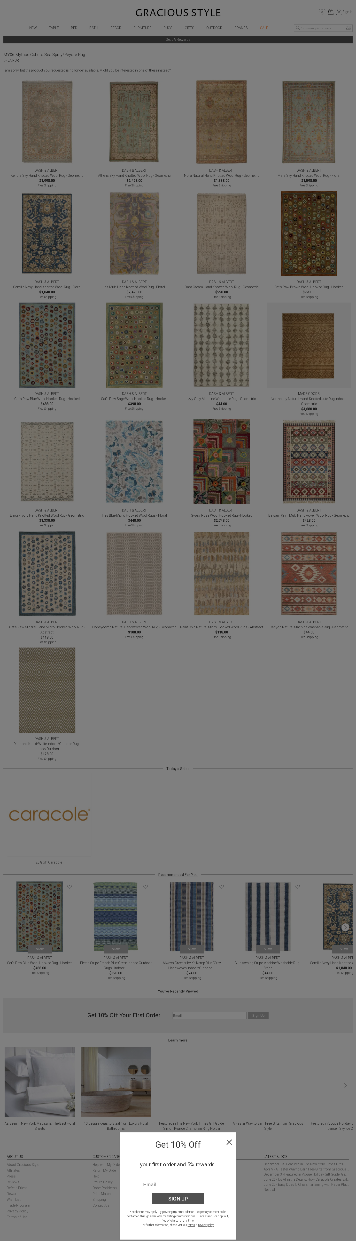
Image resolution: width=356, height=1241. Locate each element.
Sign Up (178, 1198)
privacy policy (206, 1225)
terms (191, 1225)
